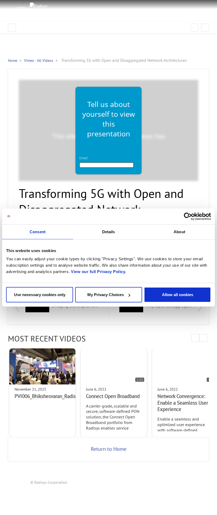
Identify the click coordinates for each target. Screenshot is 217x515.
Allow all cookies (177, 294)
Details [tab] (108, 231)
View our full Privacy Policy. (98, 271)
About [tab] (179, 231)
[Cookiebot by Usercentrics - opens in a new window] (188, 216)
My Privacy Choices (105, 294)
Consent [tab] (38, 231)
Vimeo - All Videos (39, 60)
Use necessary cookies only (39, 294)
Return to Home (108, 449)
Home (13, 60)
